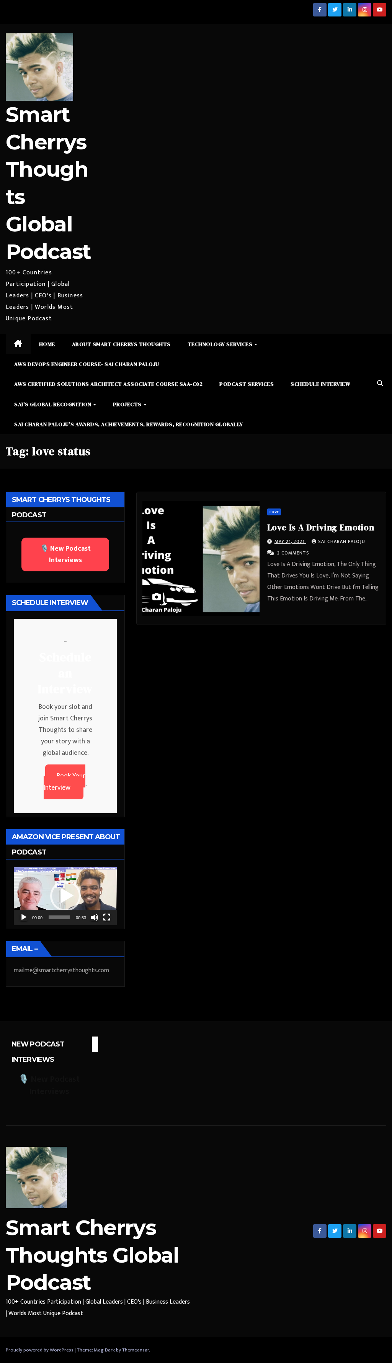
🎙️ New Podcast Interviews (65, 554)
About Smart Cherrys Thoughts (121, 344)
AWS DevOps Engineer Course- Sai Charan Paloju (86, 364)
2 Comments (293, 553)
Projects (128, 404)
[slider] (59, 917)
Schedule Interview (320, 384)
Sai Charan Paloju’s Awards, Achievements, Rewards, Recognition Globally (128, 424)
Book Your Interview (64, 782)
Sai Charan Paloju (341, 541)
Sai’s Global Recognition (53, 404)
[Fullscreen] (107, 917)
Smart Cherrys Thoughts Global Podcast (92, 1255)
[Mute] (94, 917)
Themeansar (135, 1350)
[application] (65, 896)
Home (47, 344)
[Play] (24, 917)
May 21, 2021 (290, 541)
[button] (380, 384)
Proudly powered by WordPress (40, 1350)
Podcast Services (246, 384)
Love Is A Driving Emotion (320, 527)
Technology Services (221, 344)
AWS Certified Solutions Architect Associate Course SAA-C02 (108, 384)
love (274, 512)
